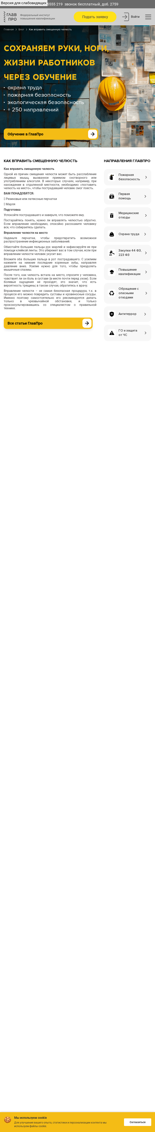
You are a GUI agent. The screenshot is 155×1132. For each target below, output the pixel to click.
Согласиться (138, 1122)
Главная (9, 29)
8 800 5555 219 (50, 4)
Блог (21, 29)
